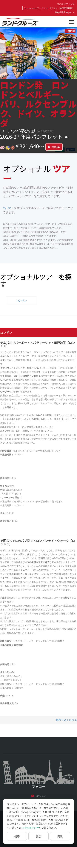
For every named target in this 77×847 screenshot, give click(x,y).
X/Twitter (41, 795)
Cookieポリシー (30, 827)
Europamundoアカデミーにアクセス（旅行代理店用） (49, 8)
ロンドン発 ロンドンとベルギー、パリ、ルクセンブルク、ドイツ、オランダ (38, 103)
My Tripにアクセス (65, 4)
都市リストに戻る (66, 720)
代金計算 (55, 147)
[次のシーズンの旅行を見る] (66, 137)
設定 (38, 836)
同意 (60, 836)
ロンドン (21, 300)
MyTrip (7, 208)
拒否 (17, 836)
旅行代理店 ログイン (64, 12)
